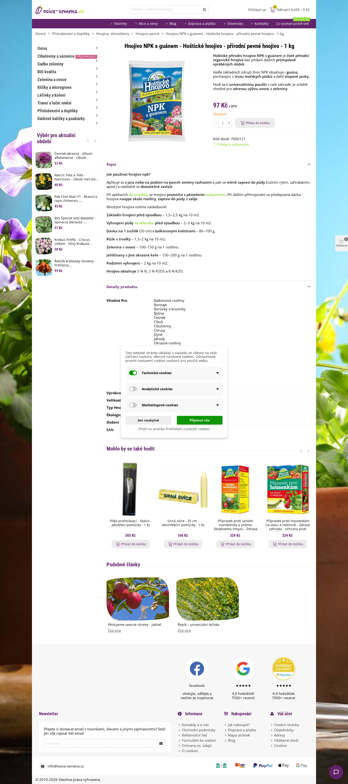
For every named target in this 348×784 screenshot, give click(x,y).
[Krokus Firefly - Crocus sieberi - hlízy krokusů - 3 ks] (44, 246)
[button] (87, 140)
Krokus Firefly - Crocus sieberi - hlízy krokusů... (73, 242)
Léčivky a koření (51, 95)
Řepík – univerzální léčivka (198, 625)
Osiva (42, 48)
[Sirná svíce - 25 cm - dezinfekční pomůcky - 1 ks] (183, 489)
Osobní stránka (286, 724)
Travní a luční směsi (54, 102)
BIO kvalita (46, 71)
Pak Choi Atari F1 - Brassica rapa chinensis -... (75, 199)
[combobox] (165, 9)
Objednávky (284, 730)
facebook (197, 685)
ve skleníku (144, 223)
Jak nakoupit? (239, 724)
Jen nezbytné (148, 420)
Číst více (114, 631)
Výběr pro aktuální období (56, 138)
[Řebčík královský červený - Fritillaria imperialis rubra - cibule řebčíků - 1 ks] (44, 267)
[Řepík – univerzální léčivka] (207, 598)
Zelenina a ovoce (52, 79)
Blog (173, 23)
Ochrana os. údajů (197, 745)
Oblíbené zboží (286, 740)
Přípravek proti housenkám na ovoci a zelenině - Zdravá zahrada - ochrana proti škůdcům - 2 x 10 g (288, 527)
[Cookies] (272, 745)
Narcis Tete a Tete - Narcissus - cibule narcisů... (76, 177)
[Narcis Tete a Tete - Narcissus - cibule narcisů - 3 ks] (44, 181)
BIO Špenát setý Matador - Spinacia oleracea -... (75, 220)
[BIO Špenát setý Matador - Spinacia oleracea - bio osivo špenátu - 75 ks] (44, 224)
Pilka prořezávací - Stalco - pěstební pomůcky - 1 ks (131, 523)
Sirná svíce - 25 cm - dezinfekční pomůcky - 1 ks (183, 523)
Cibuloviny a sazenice (66, 56)
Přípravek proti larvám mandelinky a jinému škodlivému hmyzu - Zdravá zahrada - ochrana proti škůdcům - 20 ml (235, 529)
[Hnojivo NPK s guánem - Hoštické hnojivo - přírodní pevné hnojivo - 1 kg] (156, 100)
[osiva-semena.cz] (64, 9)
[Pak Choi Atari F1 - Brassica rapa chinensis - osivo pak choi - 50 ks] (44, 203)
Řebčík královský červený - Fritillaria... (75, 263)
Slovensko (235, 23)
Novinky (120, 23)
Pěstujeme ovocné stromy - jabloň (134, 625)
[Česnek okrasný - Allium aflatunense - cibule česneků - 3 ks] (44, 160)
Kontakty (261, 23)
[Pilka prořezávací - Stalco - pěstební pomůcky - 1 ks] (131, 489)
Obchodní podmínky (198, 730)
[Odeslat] (205, 9)
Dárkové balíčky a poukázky (61, 118)
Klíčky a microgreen (54, 87)
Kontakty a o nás (195, 724)
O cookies (190, 750)
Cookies (280, 745)
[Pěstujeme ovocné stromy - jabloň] (138, 598)
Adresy (279, 735)
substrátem (215, 194)
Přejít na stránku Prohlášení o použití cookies (174, 428)
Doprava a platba (201, 23)
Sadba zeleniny (50, 63)
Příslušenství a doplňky (57, 110)
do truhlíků (138, 194)
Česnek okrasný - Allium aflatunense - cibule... (73, 156)
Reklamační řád (194, 735)
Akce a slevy (148, 23)
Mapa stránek (239, 735)
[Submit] (161, 743)
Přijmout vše (200, 420)
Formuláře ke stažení (199, 740)
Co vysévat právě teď (292, 22)
